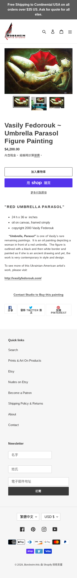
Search (13, 350)
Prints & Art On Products (24, 360)
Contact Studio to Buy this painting (38, 294)
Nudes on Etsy (18, 382)
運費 (37, 155)
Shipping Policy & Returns (25, 403)
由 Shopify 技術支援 (51, 564)
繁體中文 (26, 517)
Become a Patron (20, 393)
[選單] (70, 31)
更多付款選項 (39, 192)
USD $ (49, 517)
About (12, 414)
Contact (13, 425)
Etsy (11, 371)
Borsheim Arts (32, 564)
